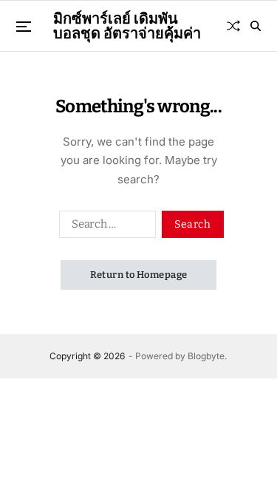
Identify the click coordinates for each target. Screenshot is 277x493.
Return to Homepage (139, 274)
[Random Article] (233, 26)
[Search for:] (104, 227)
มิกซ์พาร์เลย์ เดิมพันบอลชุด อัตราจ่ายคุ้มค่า (127, 26)
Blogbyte (206, 355)
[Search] (255, 26)
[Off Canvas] (23, 26)
